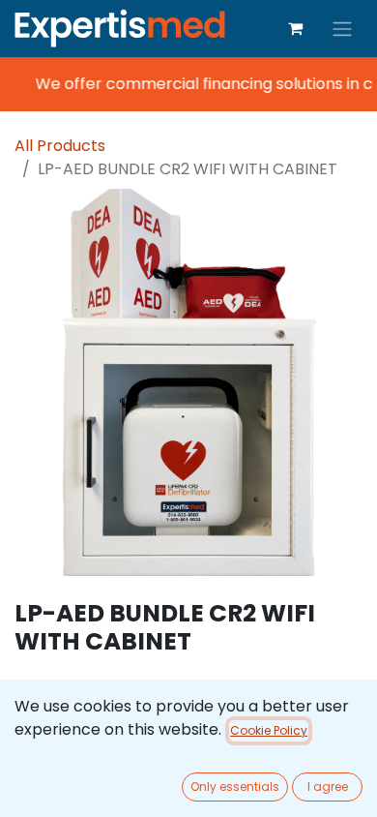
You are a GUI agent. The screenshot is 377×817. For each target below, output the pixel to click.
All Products (59, 146)
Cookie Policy (268, 730)
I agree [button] (327, 786)
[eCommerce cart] (295, 28)
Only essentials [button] (234, 786)
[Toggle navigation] (342, 28)
